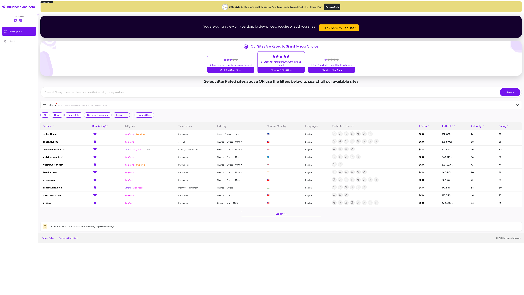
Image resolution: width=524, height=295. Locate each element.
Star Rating (98, 126)
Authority (476, 126)
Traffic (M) (448, 126)
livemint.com (50, 172)
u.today (47, 202)
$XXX (422, 134)
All (45, 114)
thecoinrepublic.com (54, 149)
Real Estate (73, 114)
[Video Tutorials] (15, 20)
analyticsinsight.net (53, 157)
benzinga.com (50, 141)
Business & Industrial (97, 114)
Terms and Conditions (68, 238)
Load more (281, 213)
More (236, 134)
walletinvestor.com (53, 164)
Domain (47, 126)
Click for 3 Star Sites (230, 70)
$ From (423, 126)
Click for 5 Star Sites (281, 70)
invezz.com (49, 180)
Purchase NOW (332, 7)
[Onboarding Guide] (20, 20)
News (57, 114)
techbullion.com (51, 134)
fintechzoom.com (52, 195)
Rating (503, 126)
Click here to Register (338, 28)
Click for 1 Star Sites (331, 70)
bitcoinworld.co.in (52, 187)
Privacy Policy (48, 238)
